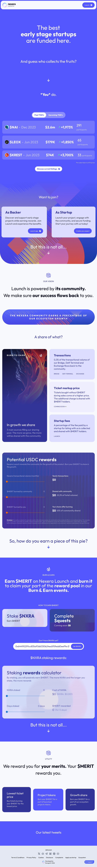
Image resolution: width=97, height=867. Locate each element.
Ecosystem (82, 857)
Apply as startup (70, 857)
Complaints (59, 857)
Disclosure (49, 857)
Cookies (41, 857)
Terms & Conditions (17, 857)
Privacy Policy (31, 857)
